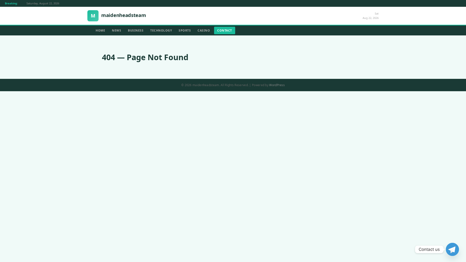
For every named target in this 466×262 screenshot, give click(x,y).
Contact (224, 30)
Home (100, 30)
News (116, 30)
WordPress (277, 85)
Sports (185, 30)
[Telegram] (452, 249)
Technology (161, 30)
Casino (204, 30)
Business (135, 30)
